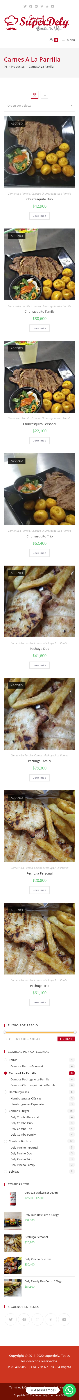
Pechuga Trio (39, 986)
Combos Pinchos (20, 1141)
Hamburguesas (19, 1092)
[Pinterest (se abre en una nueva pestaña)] (41, 6)
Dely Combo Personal (25, 1117)
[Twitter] (11, 1319)
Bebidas (14, 1172)
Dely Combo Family (23, 1134)
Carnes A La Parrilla (19, 193)
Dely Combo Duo (22, 1123)
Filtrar (66, 1039)
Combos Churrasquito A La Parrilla (51, 193)
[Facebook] (24, 1319)
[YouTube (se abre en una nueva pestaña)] (53, 6)
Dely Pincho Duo (21, 1153)
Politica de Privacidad (57, 1387)
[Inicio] (5, 66)
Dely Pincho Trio (21, 1159)
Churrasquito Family (39, 311)
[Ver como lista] (44, 95)
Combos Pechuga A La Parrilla (51, 643)
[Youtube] (64, 1319)
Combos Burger (19, 1111)
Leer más (40, 216)
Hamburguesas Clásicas (26, 1098)
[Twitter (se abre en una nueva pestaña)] (25, 6)
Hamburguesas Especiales (27, 1104)
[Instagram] (37, 1319)
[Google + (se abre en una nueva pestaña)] (36, 6)
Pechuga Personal (40, 873)
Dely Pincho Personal (24, 1148)
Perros (13, 1060)
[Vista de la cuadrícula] (34, 95)
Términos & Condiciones (24, 1387)
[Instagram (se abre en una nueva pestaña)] (47, 6)
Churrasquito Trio (40, 536)
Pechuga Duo (39, 648)
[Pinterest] (51, 1319)
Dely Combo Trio (21, 1129)
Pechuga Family (39, 761)
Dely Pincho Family (23, 1165)
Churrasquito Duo (39, 199)
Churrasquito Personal (39, 424)
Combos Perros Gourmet (27, 1066)
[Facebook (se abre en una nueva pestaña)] (31, 6)
